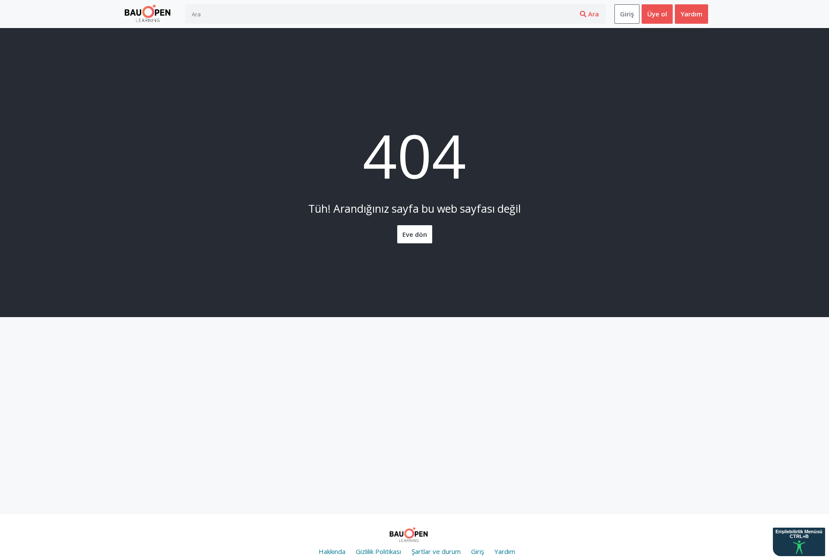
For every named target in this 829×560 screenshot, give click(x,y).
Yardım (691, 13)
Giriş (627, 13)
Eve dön (414, 234)
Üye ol (657, 13)
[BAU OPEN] (149, 14)
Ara (592, 13)
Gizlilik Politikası (378, 551)
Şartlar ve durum (436, 551)
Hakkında (332, 551)
